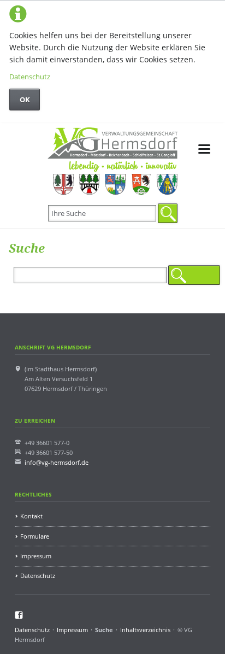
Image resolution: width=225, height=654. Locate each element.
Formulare (34, 536)
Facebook (19, 615)
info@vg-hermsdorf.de (56, 462)
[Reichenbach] (115, 184)
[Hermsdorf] (63, 184)
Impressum (35, 556)
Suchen (167, 213)
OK (25, 99)
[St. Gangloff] (167, 184)
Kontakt (31, 516)
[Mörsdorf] (89, 184)
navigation (204, 149)
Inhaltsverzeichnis (145, 630)
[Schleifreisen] (141, 184)
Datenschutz (29, 76)
